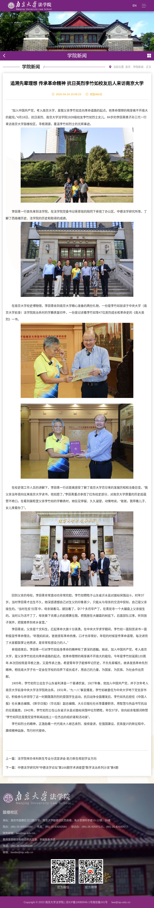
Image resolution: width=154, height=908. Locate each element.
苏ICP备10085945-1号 (79, 902)
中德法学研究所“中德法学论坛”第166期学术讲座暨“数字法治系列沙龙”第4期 (68, 767)
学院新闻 (138, 66)
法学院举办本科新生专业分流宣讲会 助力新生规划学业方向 (57, 758)
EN (135, 5)
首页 (128, 66)
